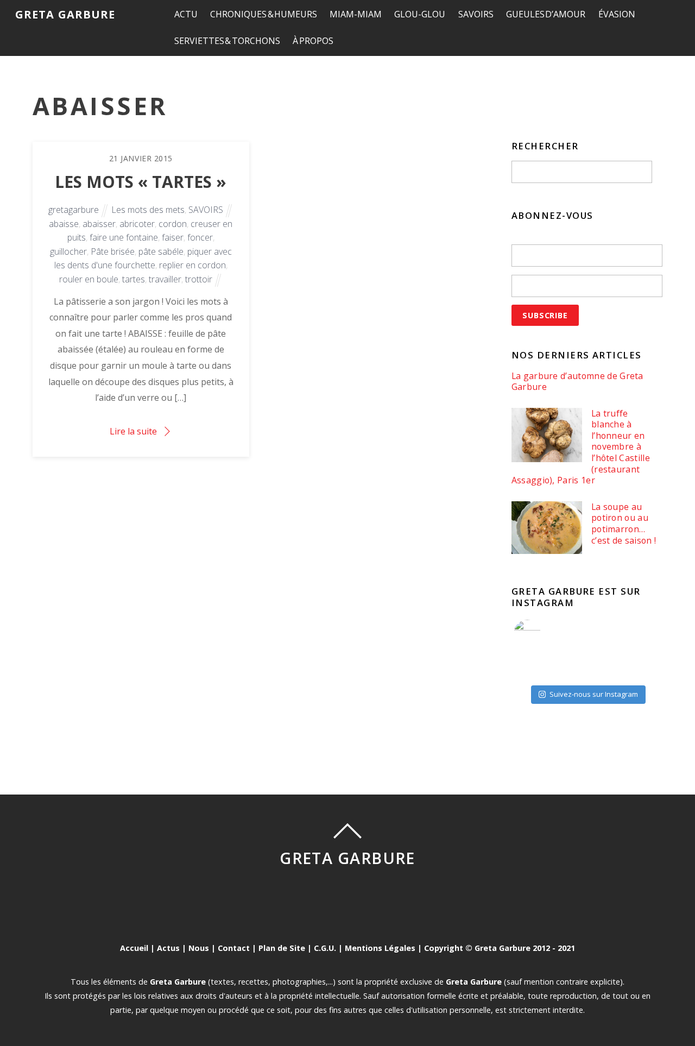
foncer (200, 237)
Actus (168, 948)
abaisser (99, 224)
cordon (173, 224)
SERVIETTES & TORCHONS (227, 41)
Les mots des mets (148, 210)
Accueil (134, 948)
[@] (543, 633)
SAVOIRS (476, 14)
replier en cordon (192, 265)
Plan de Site (281, 948)
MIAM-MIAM (356, 14)
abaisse (64, 224)
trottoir (198, 279)
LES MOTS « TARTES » (140, 182)
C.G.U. (325, 948)
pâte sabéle (161, 251)
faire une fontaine (124, 237)
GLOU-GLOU (419, 14)
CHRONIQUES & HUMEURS (263, 14)
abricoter (137, 224)
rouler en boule (88, 279)
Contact (234, 948)
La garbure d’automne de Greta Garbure (577, 381)
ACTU (186, 14)
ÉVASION (616, 14)
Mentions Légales (380, 948)
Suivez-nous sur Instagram (593, 694)
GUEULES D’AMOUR (546, 14)
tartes (133, 279)
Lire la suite (133, 431)
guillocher (68, 251)
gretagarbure (73, 210)
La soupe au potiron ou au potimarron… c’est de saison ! (623, 523)
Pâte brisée (113, 251)
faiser (173, 237)
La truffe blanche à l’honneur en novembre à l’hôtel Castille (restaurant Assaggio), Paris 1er (580, 447)
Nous (198, 948)
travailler (165, 279)
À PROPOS (313, 41)
